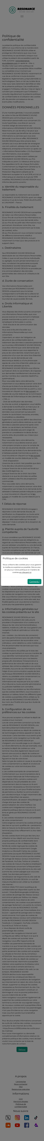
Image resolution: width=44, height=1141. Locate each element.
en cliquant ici (25, 572)
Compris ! (34, 581)
